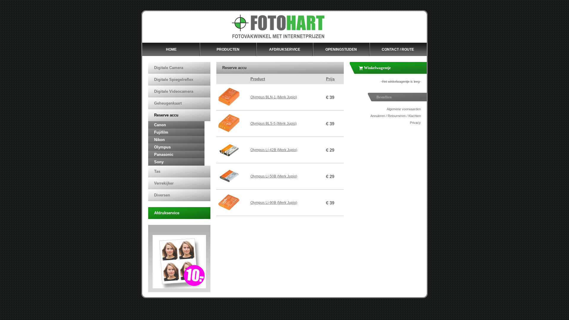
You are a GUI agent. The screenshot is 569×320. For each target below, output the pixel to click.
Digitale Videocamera (173, 91)
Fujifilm (161, 132)
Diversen (162, 195)
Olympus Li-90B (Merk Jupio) (273, 203)
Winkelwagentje (377, 67)
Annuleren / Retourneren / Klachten (395, 116)
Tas (157, 171)
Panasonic (163, 154)
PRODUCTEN (228, 49)
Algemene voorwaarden (404, 109)
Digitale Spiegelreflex (173, 79)
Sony (159, 162)
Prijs (330, 79)
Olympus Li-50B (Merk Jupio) (273, 176)
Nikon (159, 139)
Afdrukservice (166, 213)
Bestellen (383, 97)
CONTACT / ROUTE (398, 49)
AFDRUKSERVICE (284, 49)
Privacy (415, 122)
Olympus (162, 147)
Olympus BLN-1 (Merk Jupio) (273, 97)
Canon (160, 125)
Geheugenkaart (168, 103)
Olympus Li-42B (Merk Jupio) (273, 150)
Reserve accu (166, 115)
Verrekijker (164, 183)
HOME (171, 49)
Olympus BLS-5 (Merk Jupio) (273, 123)
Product (257, 79)
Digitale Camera (168, 67)
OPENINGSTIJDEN (341, 49)
